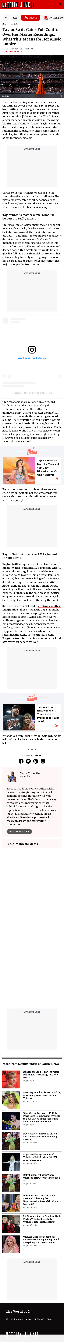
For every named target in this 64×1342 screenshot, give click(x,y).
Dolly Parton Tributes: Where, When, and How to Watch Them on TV (41, 1178)
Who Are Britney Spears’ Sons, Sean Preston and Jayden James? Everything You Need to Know (41, 1239)
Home (4, 24)
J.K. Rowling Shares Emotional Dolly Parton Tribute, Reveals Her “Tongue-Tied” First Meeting (42, 1219)
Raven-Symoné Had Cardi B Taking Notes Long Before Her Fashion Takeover (42, 1095)
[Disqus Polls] (32, 888)
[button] (62, 96)
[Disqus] (32, 968)
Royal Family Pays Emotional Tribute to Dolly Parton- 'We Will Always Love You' (40, 1157)
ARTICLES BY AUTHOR (19, 831)
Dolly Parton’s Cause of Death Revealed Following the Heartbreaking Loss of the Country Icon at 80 (42, 1199)
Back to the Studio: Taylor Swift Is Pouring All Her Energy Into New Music (41, 1075)
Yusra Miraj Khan (13, 52)
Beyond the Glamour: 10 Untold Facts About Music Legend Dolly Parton (40, 1136)
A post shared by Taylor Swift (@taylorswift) (32, 393)
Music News (16, 24)
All (15, 17)
